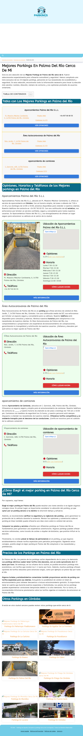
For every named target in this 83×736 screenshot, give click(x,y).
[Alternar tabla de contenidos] (29, 94)
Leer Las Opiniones (56, 257)
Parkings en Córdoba (19, 60)
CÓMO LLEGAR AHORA (61, 287)
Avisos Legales (25, 731)
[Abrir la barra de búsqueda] (3, 55)
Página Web (41, 116)
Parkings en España (7, 60)
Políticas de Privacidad (36, 731)
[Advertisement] (41, 39)
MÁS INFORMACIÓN (41, 298)
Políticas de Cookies (50, 731)
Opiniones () (41, 120)
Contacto (59, 731)
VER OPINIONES (41, 125)
